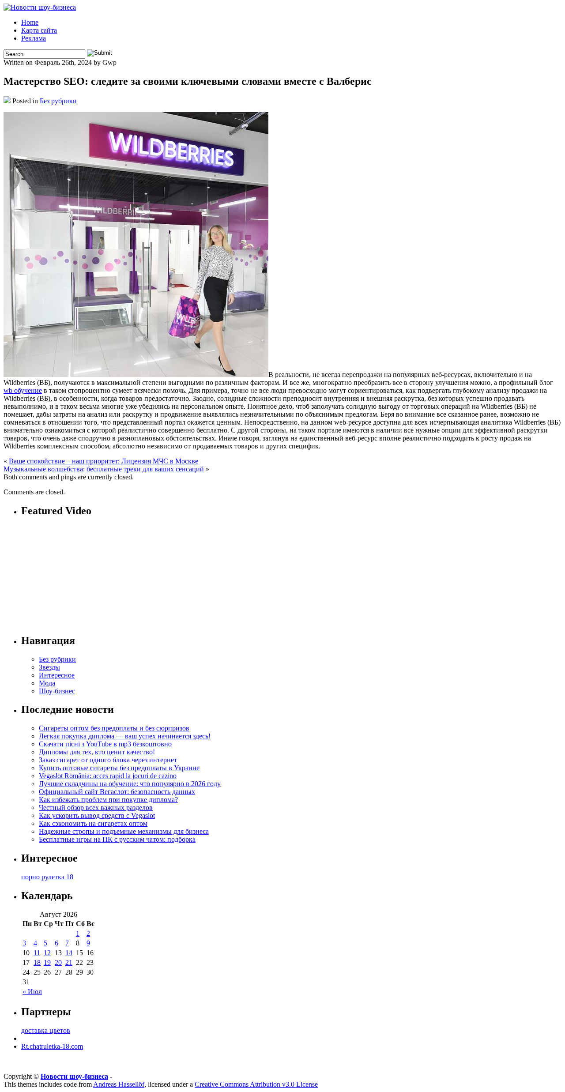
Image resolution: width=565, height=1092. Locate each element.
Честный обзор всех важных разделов (96, 807)
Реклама (33, 38)
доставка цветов (45, 1030)
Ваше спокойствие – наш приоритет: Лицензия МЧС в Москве (103, 461)
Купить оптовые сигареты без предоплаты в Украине (119, 768)
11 (37, 952)
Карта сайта (39, 30)
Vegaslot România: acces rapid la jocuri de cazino (108, 775)
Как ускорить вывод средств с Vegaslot (97, 815)
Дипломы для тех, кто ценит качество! (97, 752)
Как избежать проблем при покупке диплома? (108, 799)
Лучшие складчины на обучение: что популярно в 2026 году (130, 783)
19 (47, 962)
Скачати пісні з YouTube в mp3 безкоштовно (105, 744)
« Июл (32, 991)
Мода (47, 683)
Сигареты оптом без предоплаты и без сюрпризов (114, 728)
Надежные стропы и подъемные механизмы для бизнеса (124, 831)
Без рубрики (58, 101)
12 (47, 952)
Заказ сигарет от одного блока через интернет (108, 760)
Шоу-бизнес (57, 691)
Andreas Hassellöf (118, 1084)
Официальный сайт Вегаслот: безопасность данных (117, 791)
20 (58, 962)
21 (68, 962)
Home (29, 22)
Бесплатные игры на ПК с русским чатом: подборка (117, 839)
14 (68, 952)
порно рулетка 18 (47, 877)
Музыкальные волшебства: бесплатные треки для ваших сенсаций (104, 469)
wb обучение (23, 390)
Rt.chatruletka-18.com (52, 1046)
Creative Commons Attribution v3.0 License (256, 1084)
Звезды (49, 667)
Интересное (57, 675)
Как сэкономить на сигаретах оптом (93, 823)
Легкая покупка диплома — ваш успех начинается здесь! (125, 736)
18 (37, 962)
